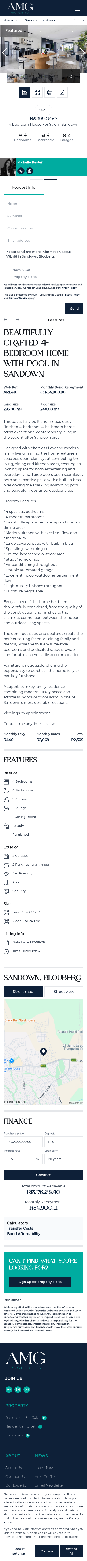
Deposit (49, 1133)
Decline (47, 1551)
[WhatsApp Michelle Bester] (29, 170)
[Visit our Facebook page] (8, 1389)
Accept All (71, 1551)
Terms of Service (18, 298)
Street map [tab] (23, 992)
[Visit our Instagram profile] (17, 1389)
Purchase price (14, 1133)
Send (74, 309)
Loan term (51, 1150)
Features (56, 320)
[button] (4, 53)
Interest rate (12, 1150)
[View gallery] (24, 92)
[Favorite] (74, 20)
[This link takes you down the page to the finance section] (42, 392)
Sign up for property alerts (40, 1282)
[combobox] (69, 1159)
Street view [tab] (64, 992)
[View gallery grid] (37, 92)
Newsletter (21, 270)
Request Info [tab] (23, 187)
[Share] (83, 20)
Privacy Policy (68, 287)
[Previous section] (5, 320)
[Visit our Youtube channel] (26, 1389)
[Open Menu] (76, 8)
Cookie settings (19, 1551)
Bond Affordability (23, 1234)
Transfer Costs (20, 1228)
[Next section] (18, 320)
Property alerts (24, 277)
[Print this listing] (49, 92)
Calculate (43, 1175)
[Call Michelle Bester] (21, 170)
